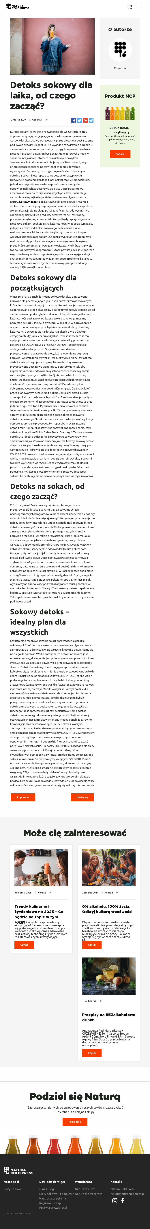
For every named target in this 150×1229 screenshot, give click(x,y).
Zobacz (120, 154)
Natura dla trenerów (88, 1193)
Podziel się (75, 1121)
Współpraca (83, 1181)
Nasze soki (11, 1181)
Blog (51, 1189)
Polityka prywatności (53, 1207)
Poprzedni (23, 797)
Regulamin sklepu (50, 1203)
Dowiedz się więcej (52, 1181)
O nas (43, 1189)
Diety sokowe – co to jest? (56, 1193)
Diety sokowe (12, 1189)
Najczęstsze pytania (52, 1198)
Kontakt (116, 1181)
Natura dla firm (85, 1189)
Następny (82, 797)
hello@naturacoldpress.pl (128, 1193)
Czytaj (24, 944)
